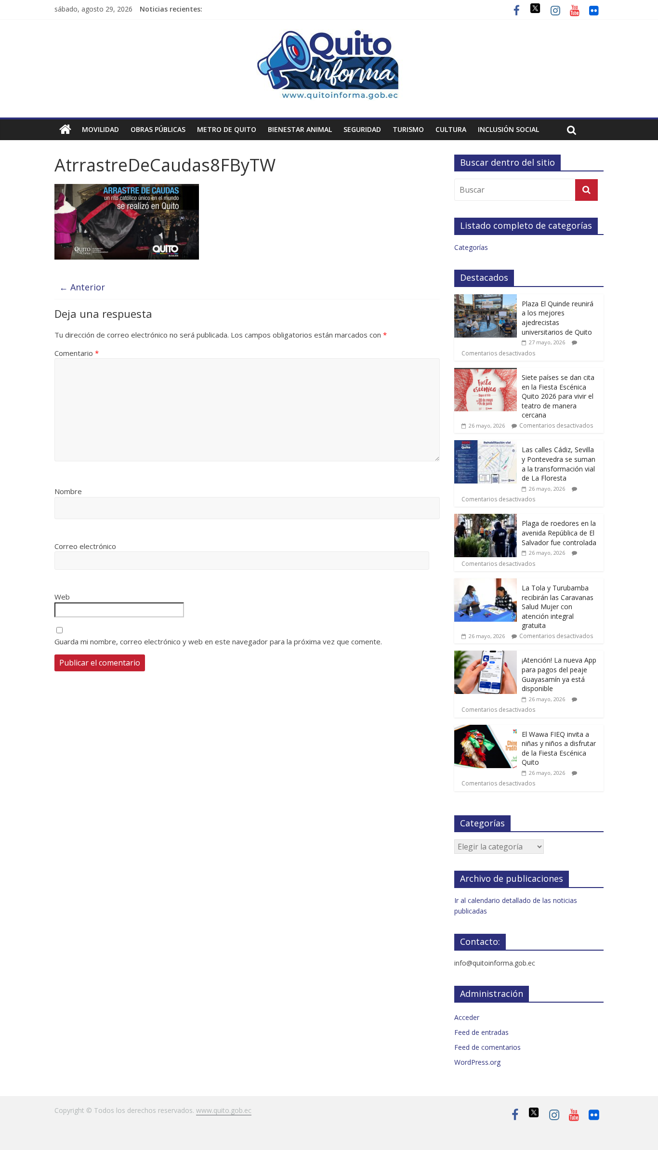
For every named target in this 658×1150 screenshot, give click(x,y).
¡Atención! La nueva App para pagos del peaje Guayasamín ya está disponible (559, 674)
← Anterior (82, 287)
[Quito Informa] (329, 34)
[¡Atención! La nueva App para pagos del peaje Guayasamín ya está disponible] (485, 655)
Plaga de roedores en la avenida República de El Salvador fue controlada (559, 533)
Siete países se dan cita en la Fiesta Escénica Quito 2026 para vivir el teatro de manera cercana (558, 396)
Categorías (471, 247)
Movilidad (100, 129)
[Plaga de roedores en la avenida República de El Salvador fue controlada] (485, 518)
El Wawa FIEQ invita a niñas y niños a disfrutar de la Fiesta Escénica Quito (559, 748)
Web (62, 596)
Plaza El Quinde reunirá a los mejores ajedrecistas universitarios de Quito (557, 318)
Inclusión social (508, 129)
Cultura (450, 129)
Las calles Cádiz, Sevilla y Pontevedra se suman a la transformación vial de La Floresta (558, 464)
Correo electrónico (85, 546)
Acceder (466, 1017)
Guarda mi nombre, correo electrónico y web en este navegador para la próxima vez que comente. (218, 641)
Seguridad (362, 129)
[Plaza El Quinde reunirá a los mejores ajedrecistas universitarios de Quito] (485, 299)
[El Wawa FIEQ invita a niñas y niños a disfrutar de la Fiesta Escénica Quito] (485, 729)
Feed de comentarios (487, 1047)
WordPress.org (477, 1062)
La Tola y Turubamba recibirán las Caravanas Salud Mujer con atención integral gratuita (557, 606)
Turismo (408, 129)
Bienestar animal (300, 129)
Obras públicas (158, 129)
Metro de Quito (226, 129)
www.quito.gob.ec (223, 1110)
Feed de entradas (481, 1032)
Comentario (76, 353)
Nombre (68, 491)
